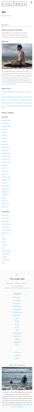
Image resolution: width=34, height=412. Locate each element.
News (3, 248)
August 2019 (5, 165)
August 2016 (5, 195)
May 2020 (4, 138)
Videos (3, 263)
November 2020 (6, 120)
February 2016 (5, 204)
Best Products (5, 218)
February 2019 (5, 174)
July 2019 (4, 168)
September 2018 (6, 180)
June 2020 (4, 135)
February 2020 (5, 147)
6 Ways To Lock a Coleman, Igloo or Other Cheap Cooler (17, 100)
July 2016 (4, 198)
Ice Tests (4, 245)
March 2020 (5, 144)
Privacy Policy (9, 283)
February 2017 (5, 186)
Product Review (6, 254)
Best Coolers (5, 215)
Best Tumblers (5, 221)
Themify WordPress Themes (22, 288)
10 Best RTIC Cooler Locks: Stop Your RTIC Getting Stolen (17, 103)
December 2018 (6, 177)
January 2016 (5, 207)
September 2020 (6, 126)
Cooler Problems (6, 224)
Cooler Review (5, 227)
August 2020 (5, 129)
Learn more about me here (9, 84)
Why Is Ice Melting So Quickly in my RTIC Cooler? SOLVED (17, 97)
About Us (24, 283)
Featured (4, 239)
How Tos (4, 242)
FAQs (3, 236)
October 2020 (5, 123)
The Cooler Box (16, 286)
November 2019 (6, 156)
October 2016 (5, 189)
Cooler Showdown (7, 230)
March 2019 (5, 171)
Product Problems (6, 251)
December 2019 (6, 153)
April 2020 (4, 141)
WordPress (13, 288)
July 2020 (4, 132)
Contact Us (17, 283)
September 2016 (6, 192)
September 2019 (6, 162)
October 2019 (5, 159)
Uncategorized (5, 260)
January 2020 (5, 150)
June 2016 (4, 201)
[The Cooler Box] (14, 5)
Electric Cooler (5, 233)
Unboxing (4, 257)
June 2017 (4, 183)
